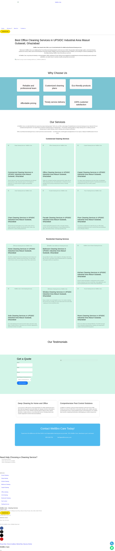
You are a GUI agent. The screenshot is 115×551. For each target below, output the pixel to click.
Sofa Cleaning (4, 495)
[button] (57, 61)
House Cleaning (5, 475)
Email (18, 367)
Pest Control (4, 501)
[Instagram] (1, 531)
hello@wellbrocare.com (5, 515)
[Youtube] (1, 539)
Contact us (23, 28)
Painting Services (5, 504)
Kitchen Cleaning (5, 481)
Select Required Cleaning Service (24, 377)
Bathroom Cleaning (5, 484)
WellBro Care (4, 547)
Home (2, 28)
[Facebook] (1, 528)
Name (18, 362)
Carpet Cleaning (5, 487)
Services (9, 28)
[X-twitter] (1, 535)
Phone (18, 372)
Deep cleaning (4, 478)
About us (16, 28)
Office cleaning (4, 492)
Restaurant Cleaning (6, 498)
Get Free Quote (22, 383)
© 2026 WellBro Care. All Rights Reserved (9, 524)
